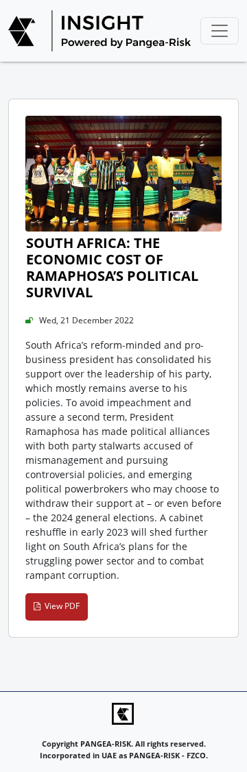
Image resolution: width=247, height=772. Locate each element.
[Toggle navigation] (219, 31)
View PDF (60, 606)
